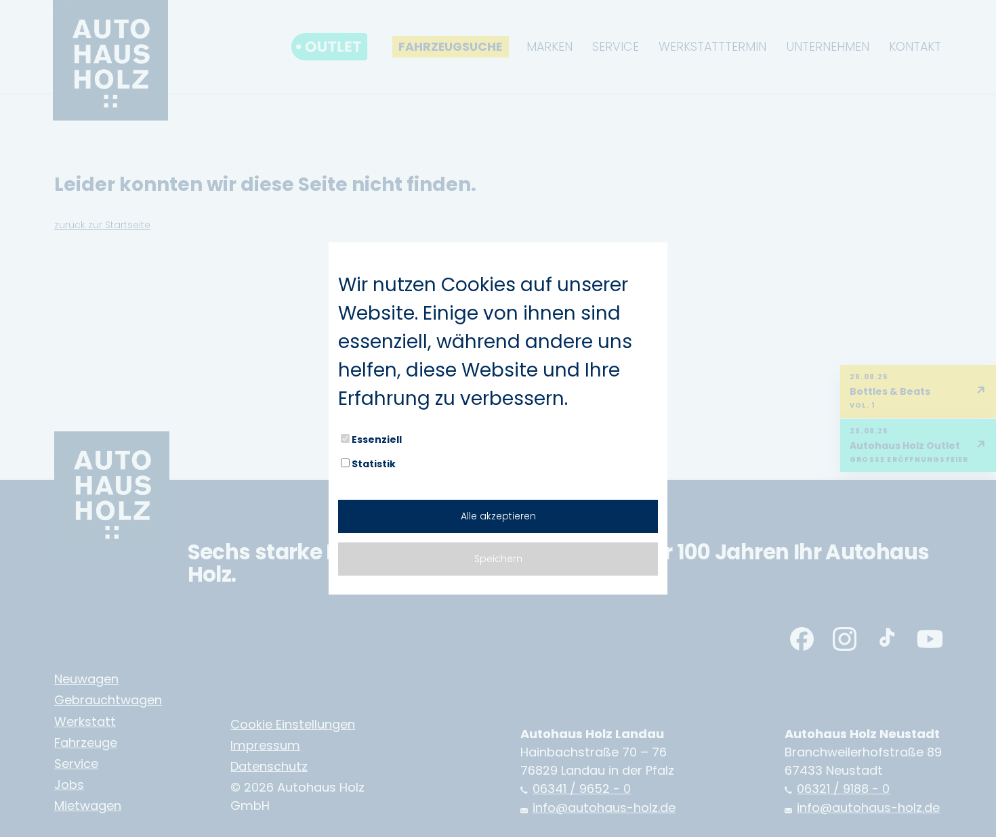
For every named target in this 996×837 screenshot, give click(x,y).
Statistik (374, 464)
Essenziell (377, 439)
